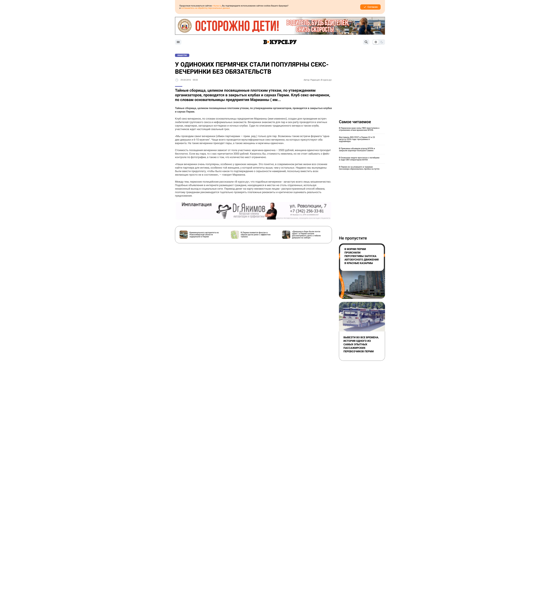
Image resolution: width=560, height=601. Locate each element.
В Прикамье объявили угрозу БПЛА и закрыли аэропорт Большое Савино (357, 150)
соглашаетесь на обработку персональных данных (205, 8)
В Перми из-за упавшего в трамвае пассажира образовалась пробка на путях (359, 168)
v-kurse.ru (216, 6)
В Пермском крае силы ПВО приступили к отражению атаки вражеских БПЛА (359, 129)
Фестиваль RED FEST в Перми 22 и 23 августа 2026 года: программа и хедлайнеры (357, 139)
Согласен (373, 7)
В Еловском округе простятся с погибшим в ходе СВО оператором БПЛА (359, 159)
